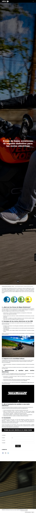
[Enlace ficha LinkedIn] (8, 453)
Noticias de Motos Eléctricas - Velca (8, 286)
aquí (12, 377)
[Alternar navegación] (33, 1)
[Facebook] (3, 453)
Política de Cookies (24, 509)
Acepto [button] (32, 512)
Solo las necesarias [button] (27, 512)
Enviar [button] (18, 446)
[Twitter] (5, 453)
